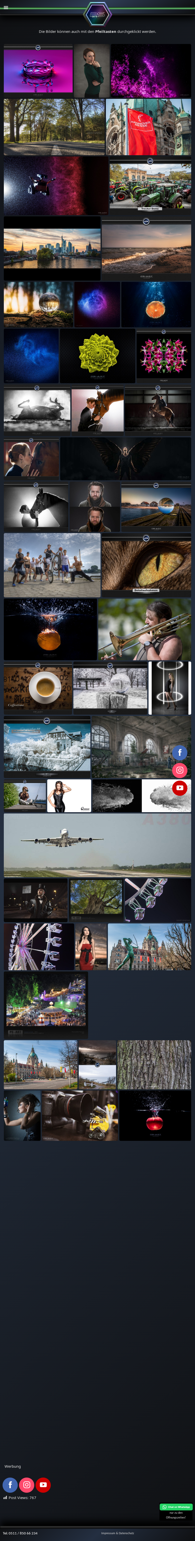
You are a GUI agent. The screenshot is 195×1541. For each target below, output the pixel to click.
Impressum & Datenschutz (117, 1533)
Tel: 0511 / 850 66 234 (20, 1533)
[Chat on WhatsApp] (176, 1509)
